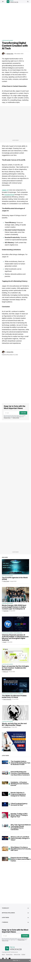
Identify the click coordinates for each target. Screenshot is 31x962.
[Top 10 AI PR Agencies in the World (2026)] (15, 566)
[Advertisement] (15, 20)
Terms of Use (16, 417)
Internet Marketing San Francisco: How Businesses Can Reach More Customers (20, 773)
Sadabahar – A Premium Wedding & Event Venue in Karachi (19, 783)
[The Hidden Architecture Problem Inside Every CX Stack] (15, 684)
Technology (5, 908)
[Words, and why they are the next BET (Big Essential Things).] (15, 712)
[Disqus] (15, 378)
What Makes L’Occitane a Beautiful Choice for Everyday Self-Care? (21, 848)
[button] (3, 2)
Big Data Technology (18, 693)
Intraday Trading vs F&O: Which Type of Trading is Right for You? (19, 815)
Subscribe (23, 412)
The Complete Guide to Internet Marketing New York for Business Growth (20, 763)
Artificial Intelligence (7, 40)
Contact (23, 954)
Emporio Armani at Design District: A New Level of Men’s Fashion (21, 859)
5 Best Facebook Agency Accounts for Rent (19, 804)
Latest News (5, 917)
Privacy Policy (7, 417)
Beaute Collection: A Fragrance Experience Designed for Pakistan (18, 794)
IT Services (5, 922)
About (3, 954)
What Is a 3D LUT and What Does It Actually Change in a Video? (20, 838)
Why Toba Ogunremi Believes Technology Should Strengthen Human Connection (21, 827)
